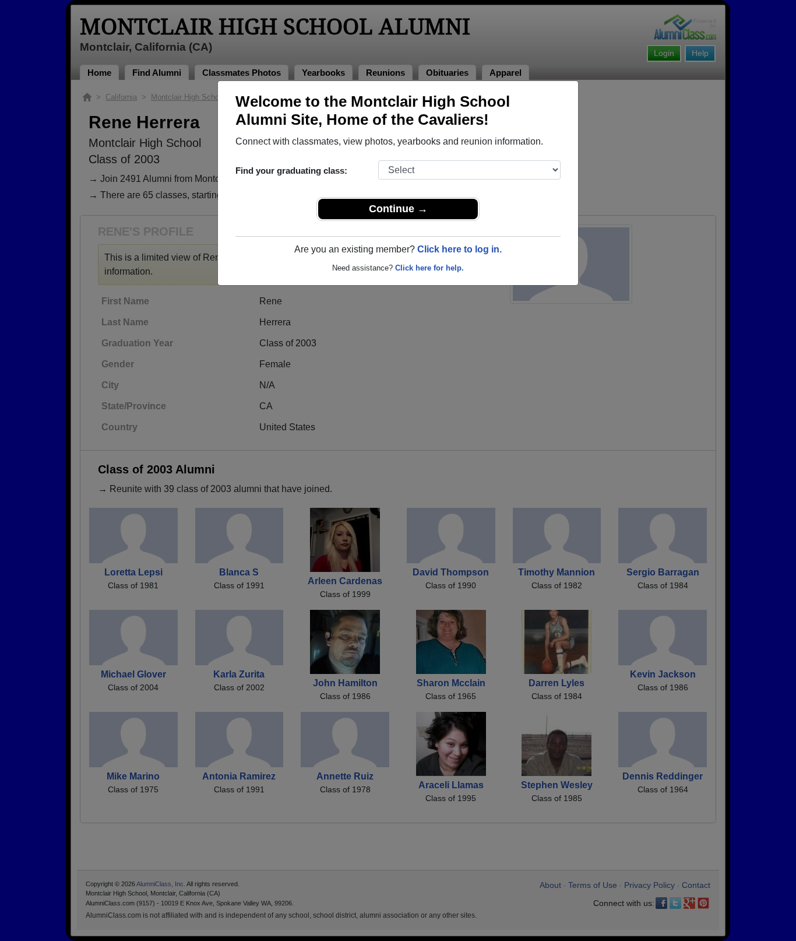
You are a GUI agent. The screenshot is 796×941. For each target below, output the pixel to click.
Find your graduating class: (291, 170)
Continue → (398, 209)
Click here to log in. (459, 249)
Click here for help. (429, 268)
